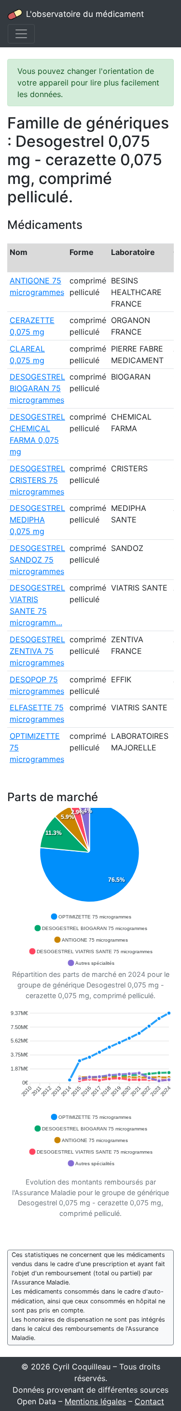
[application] (90, 888)
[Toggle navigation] (21, 33)
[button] (90, 916)
